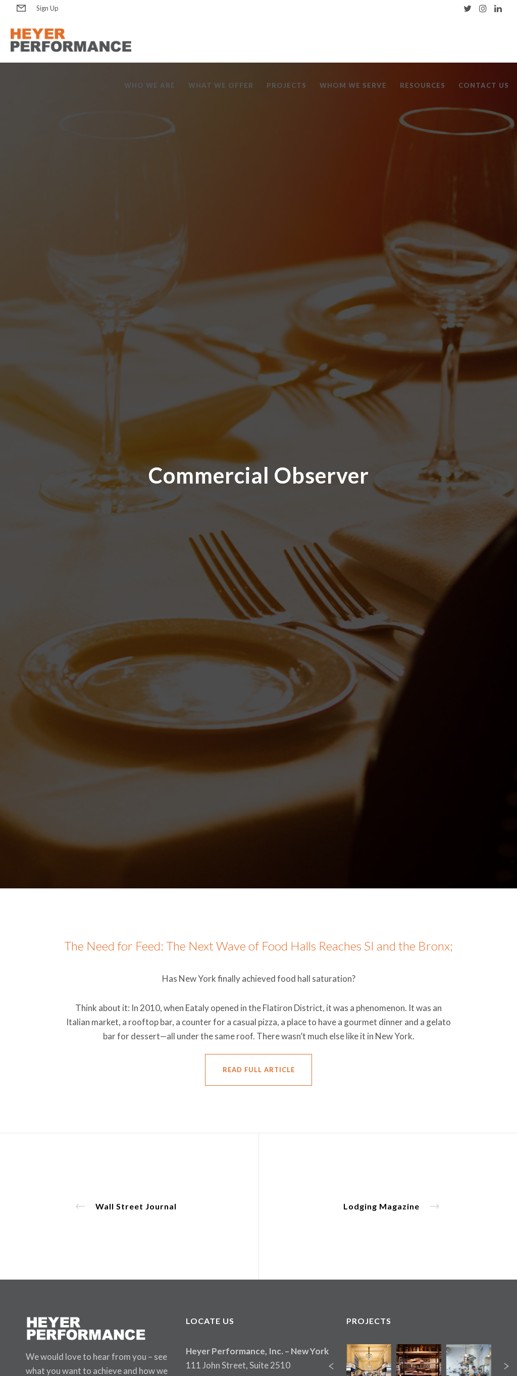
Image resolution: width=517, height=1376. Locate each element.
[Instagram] (483, 8)
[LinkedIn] (498, 8)
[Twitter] (467, 8)
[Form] (21, 9)
